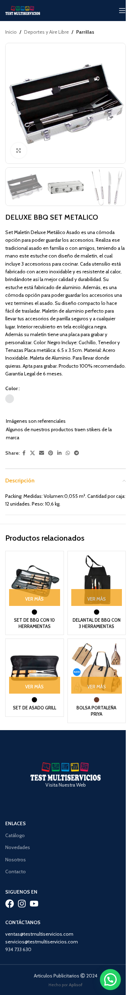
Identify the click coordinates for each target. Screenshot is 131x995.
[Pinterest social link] (50, 453)
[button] (13, 103)
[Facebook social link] (24, 453)
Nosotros (15, 859)
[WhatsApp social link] (68, 453)
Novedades (17, 847)
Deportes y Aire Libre (46, 32)
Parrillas (85, 32)
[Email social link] (41, 453)
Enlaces (15, 823)
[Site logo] (22, 10)
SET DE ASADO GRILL (34, 707)
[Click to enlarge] (19, 151)
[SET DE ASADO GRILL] (34, 668)
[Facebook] (9, 903)
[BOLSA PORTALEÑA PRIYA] (96, 668)
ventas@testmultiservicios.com (39, 934)
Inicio (11, 32)
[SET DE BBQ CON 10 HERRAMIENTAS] (34, 580)
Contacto (15, 871)
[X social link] (32, 453)
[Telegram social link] (76, 453)
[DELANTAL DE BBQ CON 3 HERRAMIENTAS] (96, 580)
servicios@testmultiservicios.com (41, 942)
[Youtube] (34, 903)
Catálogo (15, 835)
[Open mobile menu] (122, 11)
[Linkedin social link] (59, 453)
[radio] (9, 398)
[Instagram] (21, 903)
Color (11, 388)
